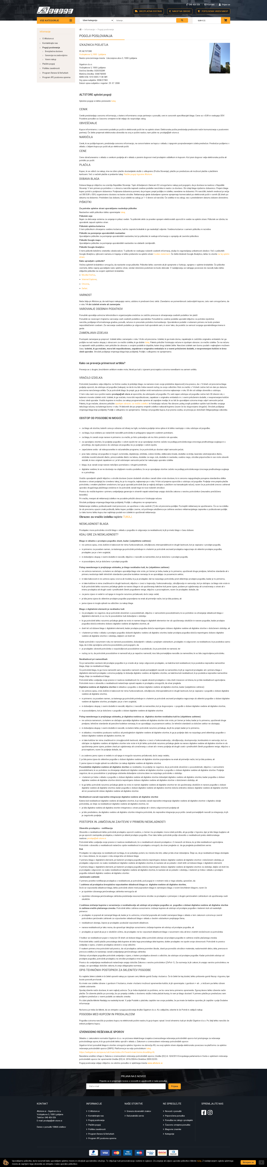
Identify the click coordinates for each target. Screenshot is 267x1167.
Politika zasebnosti (51, 68)
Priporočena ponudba (175, 1116)
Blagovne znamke (173, 1129)
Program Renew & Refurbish (55, 73)
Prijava (174, 1086)
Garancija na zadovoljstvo (56, 55)
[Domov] (80, 29)
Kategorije (169, 1134)
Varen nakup (50, 59)
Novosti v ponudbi (173, 1111)
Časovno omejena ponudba (177, 1125)
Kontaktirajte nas (50, 43)
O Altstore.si (48, 38)
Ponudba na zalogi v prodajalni (179, 1120)
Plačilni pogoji (48, 64)
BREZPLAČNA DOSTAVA (150, 11)
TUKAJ (127, 517)
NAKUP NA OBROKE (181, 11)
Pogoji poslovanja (51, 47)
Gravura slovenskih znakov (139, 1111)
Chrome (85, 284)
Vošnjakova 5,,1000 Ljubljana (92, 54)
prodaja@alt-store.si (96, 838)
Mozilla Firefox (88, 275)
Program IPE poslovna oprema (56, 77)
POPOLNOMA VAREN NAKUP (214, 11)
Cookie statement (162, 254)
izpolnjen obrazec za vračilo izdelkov (132, 403)
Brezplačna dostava (54, 51)
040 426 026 (50, 1117)
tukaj (113, 101)
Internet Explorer (89, 279)
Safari (84, 288)
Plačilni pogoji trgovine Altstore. (138, 174)
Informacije (45, 31)
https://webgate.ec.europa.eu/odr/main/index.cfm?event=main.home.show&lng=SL (117, 1052)
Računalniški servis (135, 1116)
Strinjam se (248, 1162)
